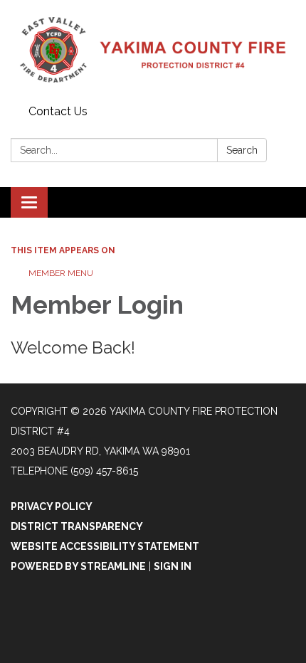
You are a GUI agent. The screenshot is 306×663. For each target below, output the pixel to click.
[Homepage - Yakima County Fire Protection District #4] (153, 49)
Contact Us (58, 111)
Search (242, 150)
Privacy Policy (52, 506)
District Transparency (77, 526)
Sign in (172, 566)
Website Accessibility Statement (105, 546)
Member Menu (60, 273)
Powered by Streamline (78, 566)
